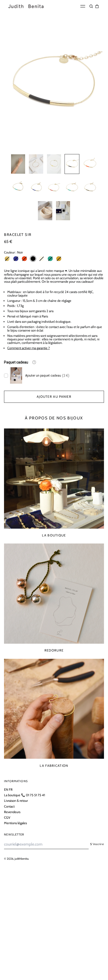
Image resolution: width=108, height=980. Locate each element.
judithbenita (21, 858)
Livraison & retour (16, 800)
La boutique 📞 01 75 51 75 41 (24, 795)
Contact (9, 806)
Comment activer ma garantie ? (28, 348)
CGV (7, 817)
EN (6, 789)
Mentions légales (15, 823)
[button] (91, 6)
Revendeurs (12, 812)
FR (11, 789)
